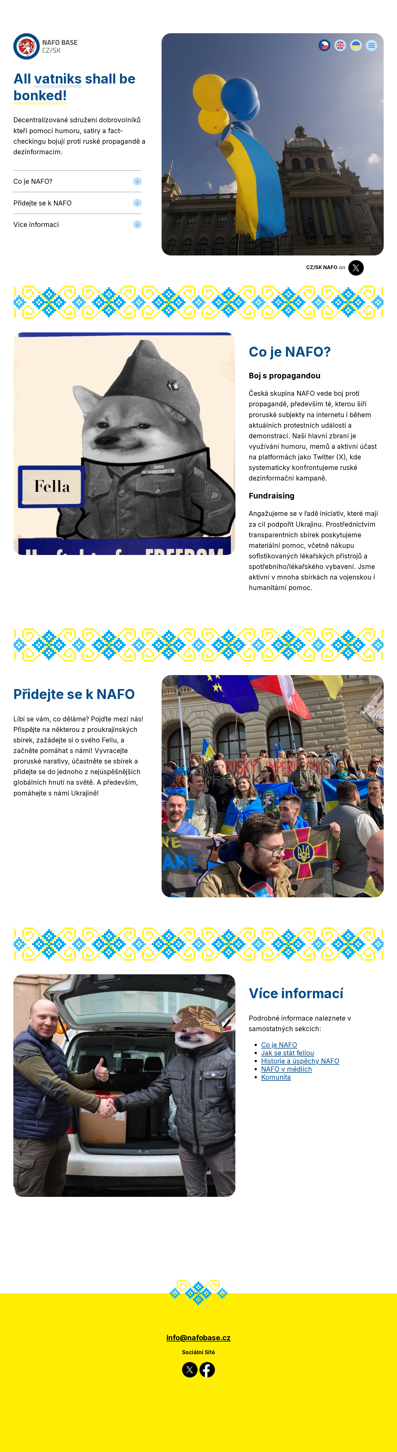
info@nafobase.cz (199, 1337)
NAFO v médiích (286, 1069)
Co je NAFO (279, 1045)
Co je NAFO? (32, 181)
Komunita (276, 1077)
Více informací (36, 224)
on (326, 267)
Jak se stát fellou (287, 1053)
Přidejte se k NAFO (42, 203)
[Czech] (324, 49)
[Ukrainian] (356, 49)
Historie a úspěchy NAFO (300, 1061)
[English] (340, 49)
